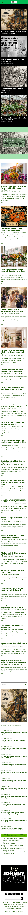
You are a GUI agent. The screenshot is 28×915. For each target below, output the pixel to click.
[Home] (22, 894)
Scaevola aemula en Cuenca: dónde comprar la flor (14, 644)
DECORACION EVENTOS (16, 313)
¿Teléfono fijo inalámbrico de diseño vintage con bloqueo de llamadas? (11, 229)
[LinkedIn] (14, 894)
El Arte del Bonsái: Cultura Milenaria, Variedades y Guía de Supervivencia (12, 370)
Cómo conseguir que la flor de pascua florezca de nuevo (12, 626)
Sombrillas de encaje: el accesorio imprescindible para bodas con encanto (12, 310)
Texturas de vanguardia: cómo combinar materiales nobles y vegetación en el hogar (14, 441)
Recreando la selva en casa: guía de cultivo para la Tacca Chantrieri (14, 119)
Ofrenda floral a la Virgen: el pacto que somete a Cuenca (12, 571)
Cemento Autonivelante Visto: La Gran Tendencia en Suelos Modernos (12, 536)
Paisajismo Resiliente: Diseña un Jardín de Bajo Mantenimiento (13, 554)
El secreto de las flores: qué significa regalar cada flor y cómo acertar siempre (13, 270)
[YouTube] (16, 894)
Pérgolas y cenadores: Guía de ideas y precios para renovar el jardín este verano (13, 662)
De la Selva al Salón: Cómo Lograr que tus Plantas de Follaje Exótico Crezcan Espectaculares (13, 188)
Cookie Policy (19, 911)
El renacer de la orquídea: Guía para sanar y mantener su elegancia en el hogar (14, 406)
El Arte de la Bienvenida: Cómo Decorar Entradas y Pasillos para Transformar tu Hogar (12, 352)
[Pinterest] (11, 894)
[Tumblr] (19, 894)
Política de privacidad (10, 911)
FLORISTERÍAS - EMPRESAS (17, 273)
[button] (25, 684)
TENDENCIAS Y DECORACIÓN (7, 63)
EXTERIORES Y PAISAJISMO (17, 486)
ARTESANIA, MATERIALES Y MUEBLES (10, 445)
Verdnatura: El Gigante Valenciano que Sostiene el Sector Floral (12, 423)
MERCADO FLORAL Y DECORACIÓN (8, 33)
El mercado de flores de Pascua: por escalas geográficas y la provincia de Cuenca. (14, 607)
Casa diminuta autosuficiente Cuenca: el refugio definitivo (13, 462)
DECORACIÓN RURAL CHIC (6, 92)
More (2, 202)
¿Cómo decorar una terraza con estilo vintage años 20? (12, 89)
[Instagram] (9, 894)
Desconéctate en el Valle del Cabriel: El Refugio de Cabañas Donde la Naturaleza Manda (13, 482)
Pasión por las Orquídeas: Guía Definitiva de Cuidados (14, 519)
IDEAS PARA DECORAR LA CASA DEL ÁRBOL (13, 32)
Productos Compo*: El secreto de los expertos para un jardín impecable (12, 589)
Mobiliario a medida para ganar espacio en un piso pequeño (13, 60)
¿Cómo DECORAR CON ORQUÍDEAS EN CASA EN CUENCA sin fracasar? (13, 501)
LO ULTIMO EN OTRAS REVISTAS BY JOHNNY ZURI (14, 835)
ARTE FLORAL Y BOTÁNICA (6, 121)
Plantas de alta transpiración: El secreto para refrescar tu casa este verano (13, 388)
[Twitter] (6, 894)
